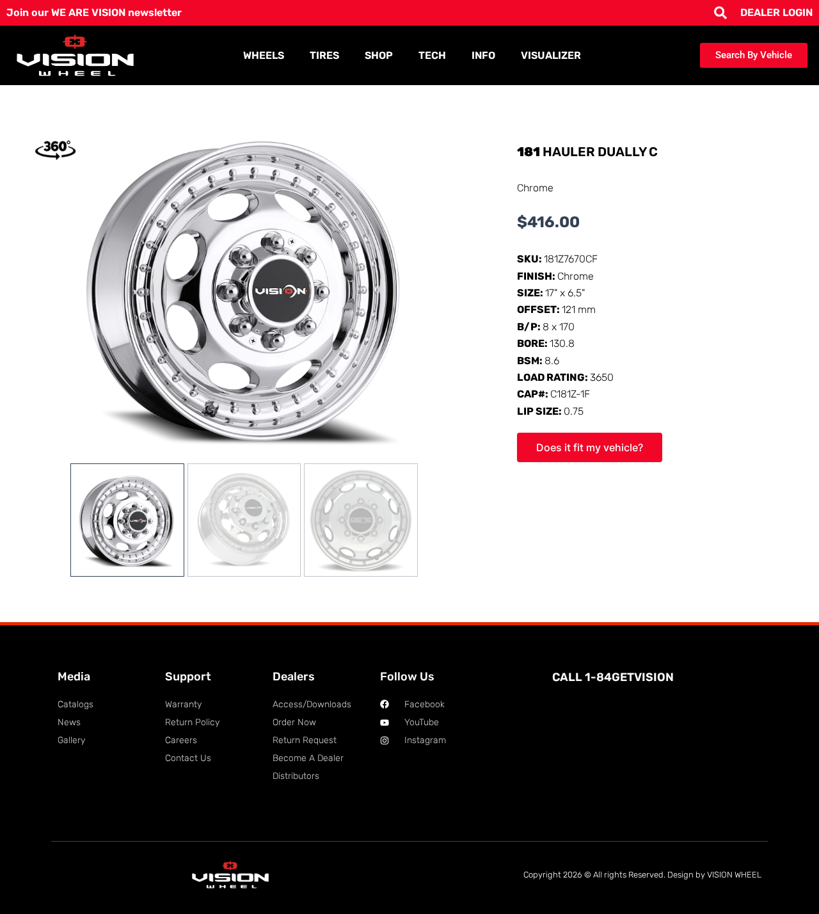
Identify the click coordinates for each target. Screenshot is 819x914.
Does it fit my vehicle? (589, 447)
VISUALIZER (551, 55)
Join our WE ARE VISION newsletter (94, 12)
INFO (483, 55)
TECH (432, 55)
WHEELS (263, 55)
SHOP (379, 55)
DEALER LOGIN (776, 12)
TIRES (324, 55)
